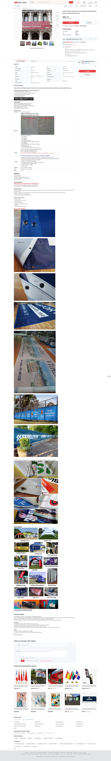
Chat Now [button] (89, 22)
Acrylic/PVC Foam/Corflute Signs (20, 726)
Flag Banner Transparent (48, 738)
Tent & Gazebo (16, 721)
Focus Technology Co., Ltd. (48, 756)
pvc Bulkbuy (34, 746)
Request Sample (83, 25)
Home (15, 8)
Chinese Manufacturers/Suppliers (42, 752)
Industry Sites (63, 752)
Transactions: (80, 42)
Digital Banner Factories (31, 743)
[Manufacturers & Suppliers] (20, 2)
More (15, 748)
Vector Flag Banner (37, 738)
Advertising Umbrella (59, 721)
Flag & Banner (31, 8)
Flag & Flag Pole (79, 721)
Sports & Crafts (79, 726)
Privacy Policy (72, 756)
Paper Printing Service (59, 726)
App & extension (83, 5)
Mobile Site (80, 752)
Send (23, 660)
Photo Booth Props (79, 724)
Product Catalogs (30, 719)
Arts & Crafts (19, 8)
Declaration (67, 756)
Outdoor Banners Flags (91, 743)
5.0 (83, 63)
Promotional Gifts (25, 8)
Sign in (96, 3)
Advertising (30, 738)
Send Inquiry (70, 22)
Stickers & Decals (38, 726)
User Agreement (61, 756)
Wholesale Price (57, 752)
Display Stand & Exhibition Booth (20, 724)
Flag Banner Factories (53, 743)
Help (76, 5)
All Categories (17, 5)
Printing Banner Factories (42, 743)
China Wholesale (50, 752)
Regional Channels (69, 752)
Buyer (71, 5)
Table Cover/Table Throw (39, 724)
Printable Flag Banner (59, 738)
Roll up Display (22, 738)
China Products (32, 752)
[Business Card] (95, 66)
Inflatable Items (37, 721)
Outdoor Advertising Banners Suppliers (66, 743)
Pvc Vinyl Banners (27, 746)
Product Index (75, 752)
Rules (96, 5)
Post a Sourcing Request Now (46, 660)
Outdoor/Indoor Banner (60, 724)
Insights (84, 752)
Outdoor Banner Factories (19, 743)
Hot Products (27, 752)
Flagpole (16, 738)
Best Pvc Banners (18, 746)
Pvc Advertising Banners (80, 743)
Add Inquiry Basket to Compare (37, 48)
